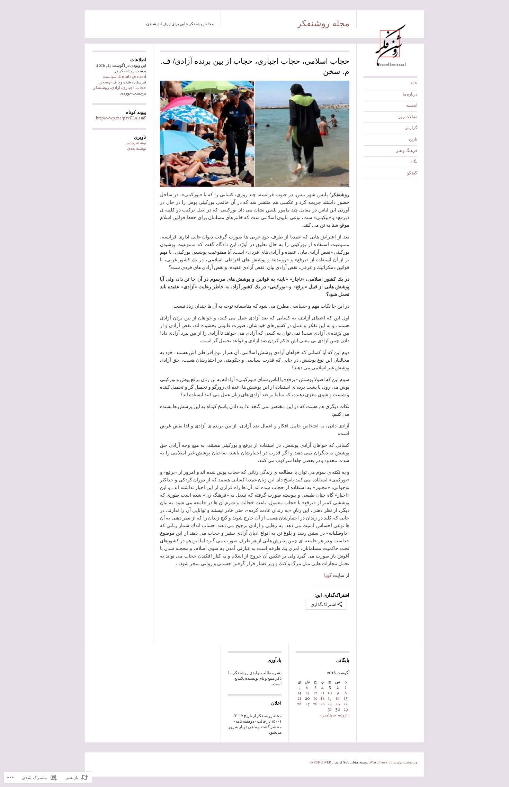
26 (315, 704)
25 (323, 704)
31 (330, 710)
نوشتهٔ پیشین (135, 143)
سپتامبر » (328, 715)
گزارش (410, 128)
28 (299, 704)
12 (315, 693)
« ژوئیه (343, 715)
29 (345, 710)
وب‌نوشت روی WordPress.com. (392, 762)
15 (346, 699)
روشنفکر (127, 71)
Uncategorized (132, 77)
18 (323, 699)
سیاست (110, 77)
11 (322, 693)
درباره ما (410, 94)
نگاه (413, 162)
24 (330, 704)
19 (315, 699)
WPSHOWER (320, 762)
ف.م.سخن (108, 82)
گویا (328, 575)
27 (307, 704)
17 (330, 699)
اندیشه (411, 105)
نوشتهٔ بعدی (136, 149)
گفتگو (412, 173)
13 (307, 693)
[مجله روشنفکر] (390, 68)
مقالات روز (408, 117)
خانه (413, 83)
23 (338, 704)
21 (299, 699)
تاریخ (413, 139)
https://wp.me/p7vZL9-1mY (121, 118)
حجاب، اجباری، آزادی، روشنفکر (119, 88)
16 (338, 699)
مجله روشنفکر (323, 22)
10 (330, 693)
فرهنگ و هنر (406, 151)
